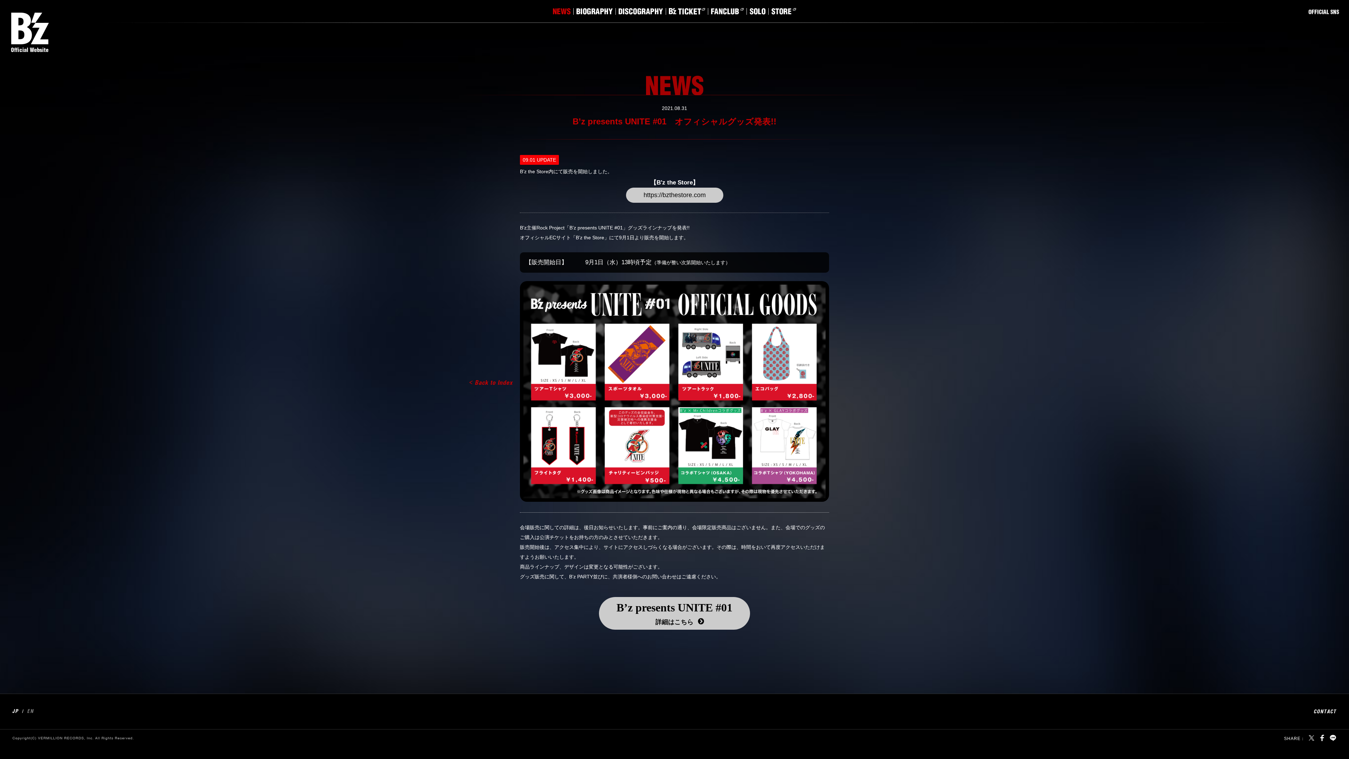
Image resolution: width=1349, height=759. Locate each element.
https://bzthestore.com (675, 195)
